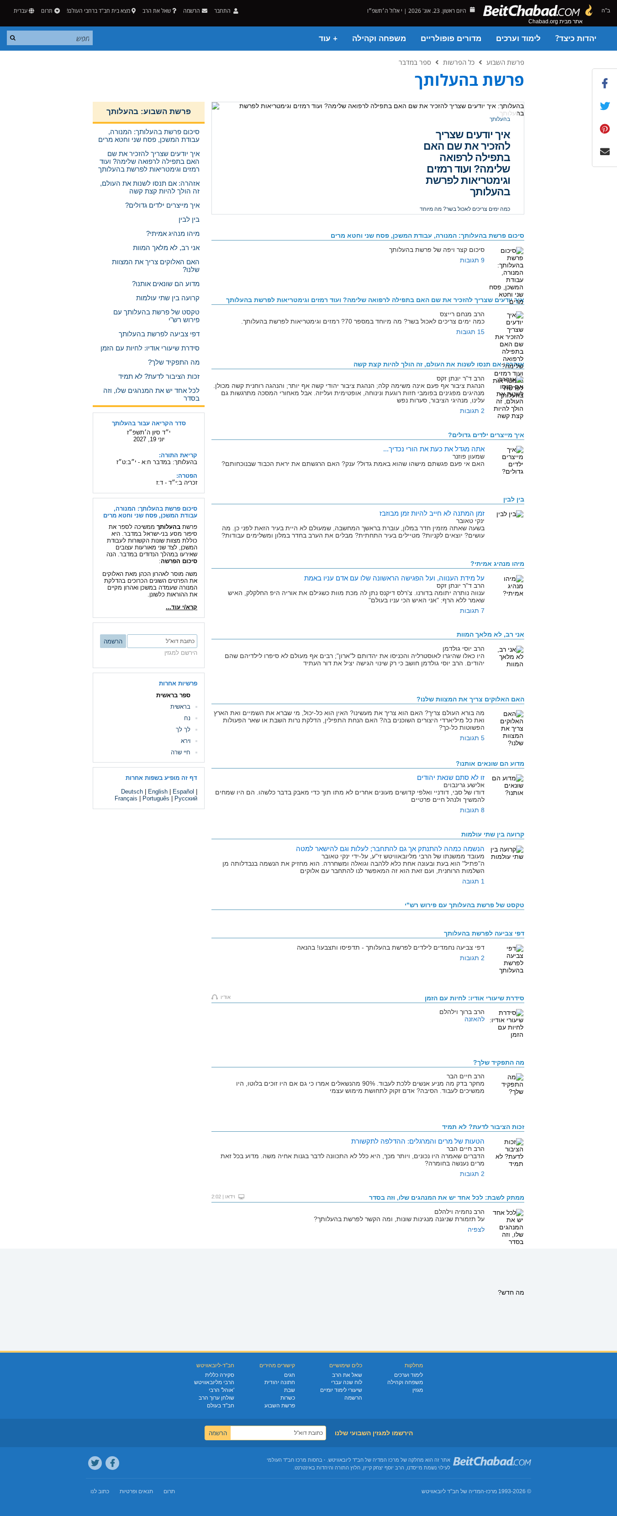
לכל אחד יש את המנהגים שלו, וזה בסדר (446, 1197)
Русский (185, 798)
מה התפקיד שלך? (498, 1062)
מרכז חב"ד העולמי (286, 1460)
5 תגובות (472, 738)
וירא (185, 740)
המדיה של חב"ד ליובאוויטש (453, 1491)
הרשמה (353, 1398)
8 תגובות (472, 810)
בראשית (180, 706)
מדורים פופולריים (451, 38)
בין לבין (513, 499)
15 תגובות (470, 331)
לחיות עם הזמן (474, 998)
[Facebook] (112, 1463)
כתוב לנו (99, 1491)
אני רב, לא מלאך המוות (490, 634)
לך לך (183, 729)
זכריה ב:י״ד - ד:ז (176, 482)
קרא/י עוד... (181, 607)
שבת (289, 1390)
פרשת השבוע (505, 62)
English (158, 791)
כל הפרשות (459, 62)
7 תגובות (472, 610)
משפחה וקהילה (379, 38)
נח (187, 718)
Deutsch (132, 791)
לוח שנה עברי (346, 1382)
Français (126, 798)
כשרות (287, 1398)
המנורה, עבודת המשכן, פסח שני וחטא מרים (427, 235)
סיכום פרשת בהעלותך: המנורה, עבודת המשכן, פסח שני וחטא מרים (150, 512)
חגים (289, 1375)
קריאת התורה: (178, 455)
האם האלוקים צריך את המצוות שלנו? (470, 699)
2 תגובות (472, 410)
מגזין (417, 1390)
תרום (47, 11)
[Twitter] (95, 1463)
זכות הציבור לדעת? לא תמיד (483, 1126)
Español (183, 791)
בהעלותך (500, 119)
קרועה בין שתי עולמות (479, 140)
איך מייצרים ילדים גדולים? (486, 435)
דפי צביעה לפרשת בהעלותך (484, 933)
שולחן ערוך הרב (216, 1398)
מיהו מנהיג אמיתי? (497, 563)
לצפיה (476, 1229)
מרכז (491, 1491)
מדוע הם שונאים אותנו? (490, 763)
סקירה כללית (219, 1375)
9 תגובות (472, 260)
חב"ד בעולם (220, 1405)
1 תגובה (473, 881)
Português (155, 798)
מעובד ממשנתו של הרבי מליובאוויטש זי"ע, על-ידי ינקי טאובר (468, 194)
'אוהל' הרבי (221, 1390)
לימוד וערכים (518, 38)
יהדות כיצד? (575, 38)
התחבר (223, 11)
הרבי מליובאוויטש (214, 1382)
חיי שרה (180, 752)
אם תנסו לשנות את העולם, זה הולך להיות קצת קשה (438, 364)
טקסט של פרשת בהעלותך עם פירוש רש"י (464, 905)
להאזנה (474, 1019)
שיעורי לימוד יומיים (341, 1390)
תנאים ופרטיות (136, 1491)
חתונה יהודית (279, 1382)
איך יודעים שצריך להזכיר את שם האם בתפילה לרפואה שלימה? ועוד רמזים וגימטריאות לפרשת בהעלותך (375, 299)
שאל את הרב (156, 11)
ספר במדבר (415, 62)
